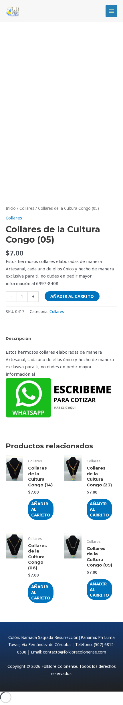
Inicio (11, 208)
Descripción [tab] (18, 338)
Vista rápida (14, 514)
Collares (26, 208)
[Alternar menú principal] (111, 11)
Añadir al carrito (72, 296)
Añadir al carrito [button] (40, 509)
